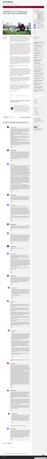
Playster (16, 90)
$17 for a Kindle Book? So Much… (40, 25)
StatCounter (39, 119)
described (19, 38)
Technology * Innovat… (40, 17)
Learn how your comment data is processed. (21, 453)
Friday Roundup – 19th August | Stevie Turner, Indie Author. (20, 360)
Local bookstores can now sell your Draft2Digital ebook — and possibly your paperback (39, 43)
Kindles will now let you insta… (40, 27)
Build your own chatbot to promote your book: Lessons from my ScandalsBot (39, 84)
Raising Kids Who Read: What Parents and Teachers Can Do (21, 48)
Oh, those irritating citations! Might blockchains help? (39, 78)
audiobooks (12, 100)
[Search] (43, 96)
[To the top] (43, 455)
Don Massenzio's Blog (19, 248)
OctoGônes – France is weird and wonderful (38, 48)
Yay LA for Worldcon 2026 (37, 66)
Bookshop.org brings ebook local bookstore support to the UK (38, 45)
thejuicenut (13, 363)
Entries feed (36, 111)
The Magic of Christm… (40, 15)
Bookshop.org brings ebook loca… (40, 14)
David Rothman (5, 37)
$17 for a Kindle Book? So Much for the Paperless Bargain (38, 53)
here (20, 53)
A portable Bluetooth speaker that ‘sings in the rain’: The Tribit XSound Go (38, 81)
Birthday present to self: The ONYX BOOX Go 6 (39, 57)
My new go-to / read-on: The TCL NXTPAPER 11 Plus (38, 55)
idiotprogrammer (14, 390)
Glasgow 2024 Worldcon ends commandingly (37, 63)
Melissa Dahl (14, 39)
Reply (11, 147)
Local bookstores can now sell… (40, 12)
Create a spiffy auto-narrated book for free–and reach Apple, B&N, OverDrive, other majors (38, 87)
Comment (28, 452)
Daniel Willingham (27, 100)
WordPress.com (37, 114)
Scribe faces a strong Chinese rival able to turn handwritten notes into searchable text (39, 90)
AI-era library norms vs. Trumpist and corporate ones (38, 50)
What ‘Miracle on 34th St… (40, 16)
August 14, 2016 (6, 36)
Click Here (35, 38)
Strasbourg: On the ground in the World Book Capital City (38, 76)
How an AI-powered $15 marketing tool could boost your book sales (38, 73)
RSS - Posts (35, 101)
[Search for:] (39, 96)
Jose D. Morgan (13, 428)
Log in (35, 109)
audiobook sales (26, 40)
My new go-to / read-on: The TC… (40, 20)
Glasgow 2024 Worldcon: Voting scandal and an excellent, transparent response (38, 71)
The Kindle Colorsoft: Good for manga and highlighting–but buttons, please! (38, 60)
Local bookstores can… (40, 13)
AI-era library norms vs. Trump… (40, 23)
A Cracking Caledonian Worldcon (38, 68)
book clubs (15, 100)
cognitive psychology (21, 100)
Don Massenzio (13, 246)
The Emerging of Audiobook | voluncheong (20, 425)
